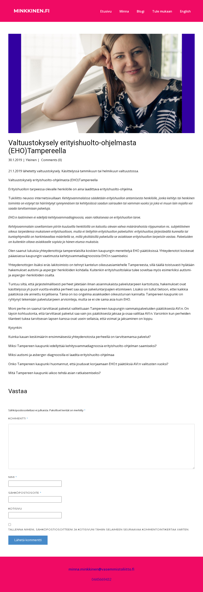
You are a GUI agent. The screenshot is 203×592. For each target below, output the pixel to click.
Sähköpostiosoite (24, 492)
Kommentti (18, 418)
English (185, 11)
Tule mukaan (162, 11)
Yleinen (31, 160)
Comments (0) (51, 160)
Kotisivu (15, 508)
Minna (124, 11)
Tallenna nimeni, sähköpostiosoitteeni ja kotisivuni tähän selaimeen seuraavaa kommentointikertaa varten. (98, 529)
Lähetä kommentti (28, 540)
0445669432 (101, 579)
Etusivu (106, 11)
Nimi (12, 477)
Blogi (140, 11)
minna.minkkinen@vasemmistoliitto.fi (101, 569)
